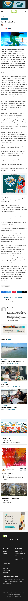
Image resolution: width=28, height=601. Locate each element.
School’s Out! (5, 384)
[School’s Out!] (14, 373)
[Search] (26, 11)
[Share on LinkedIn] (8, 28)
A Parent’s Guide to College (9, 407)
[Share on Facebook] (2, 28)
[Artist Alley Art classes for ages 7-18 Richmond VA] (14, 329)
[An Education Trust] (14, 45)
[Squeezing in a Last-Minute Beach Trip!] (14, 350)
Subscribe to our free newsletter (11, 579)
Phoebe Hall (9, 25)
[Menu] (2, 11)
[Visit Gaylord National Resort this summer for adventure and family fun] (14, 4)
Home (2, 16)
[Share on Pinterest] (6, 28)
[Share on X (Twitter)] (4, 28)
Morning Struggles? (20, 300)
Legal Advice (4, 18)
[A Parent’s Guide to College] (14, 396)
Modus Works (17, 594)
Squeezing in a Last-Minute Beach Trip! (12, 361)
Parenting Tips (5, 286)
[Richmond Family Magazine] (14, 11)
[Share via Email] (10, 28)
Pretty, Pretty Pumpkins (9, 300)
